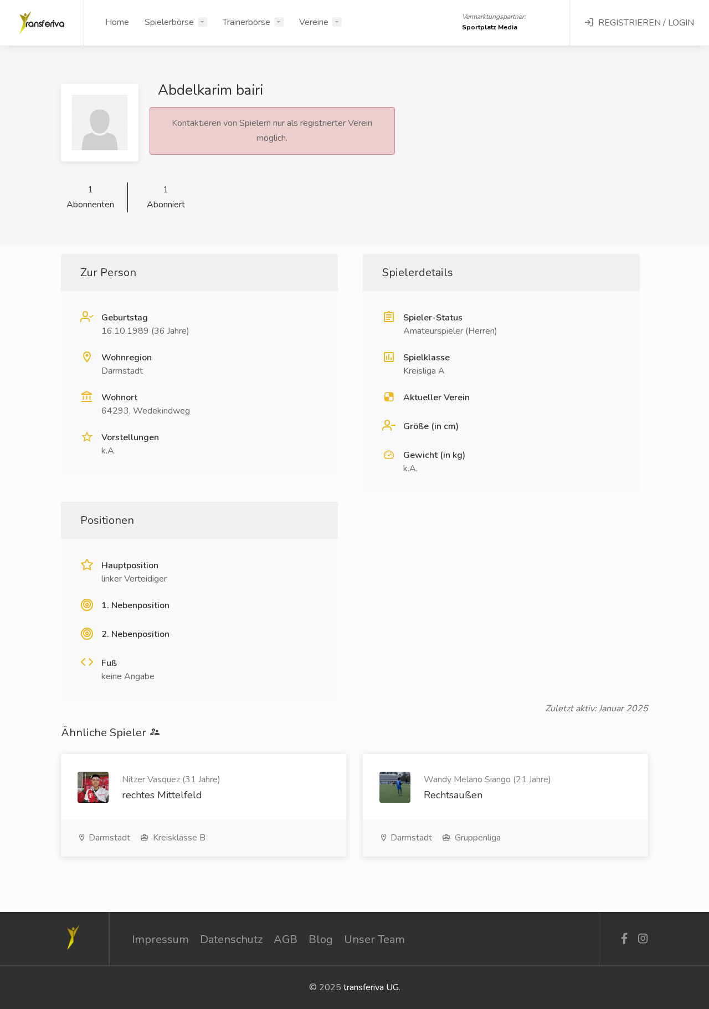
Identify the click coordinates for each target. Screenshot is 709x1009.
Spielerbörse (169, 22)
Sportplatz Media (489, 27)
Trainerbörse (246, 22)
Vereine (313, 22)
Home (117, 22)
